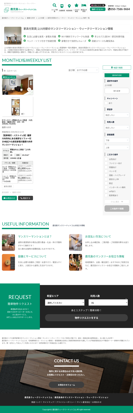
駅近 (111, 183)
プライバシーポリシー (65, 402)
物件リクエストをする (86, 317)
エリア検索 (54, 10)
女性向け (112, 159)
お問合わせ (10, 198)
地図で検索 (118, 67)
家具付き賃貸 (84, 10)
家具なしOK (114, 179)
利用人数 (95, 296)
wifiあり (112, 191)
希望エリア (53, 296)
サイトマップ (48, 402)
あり (110, 103)
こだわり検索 (76, 10)
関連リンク (36, 402)
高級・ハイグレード (117, 175)
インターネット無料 (117, 187)
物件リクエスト (98, 9)
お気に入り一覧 (98, 5)
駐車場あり (113, 195)
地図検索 (69, 10)
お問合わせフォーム (66, 384)
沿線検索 (62, 10)
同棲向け (112, 167)
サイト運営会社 (83, 402)
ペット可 (112, 171)
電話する (26, 198)
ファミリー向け (115, 163)
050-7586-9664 (120, 9)
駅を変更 (117, 91)
